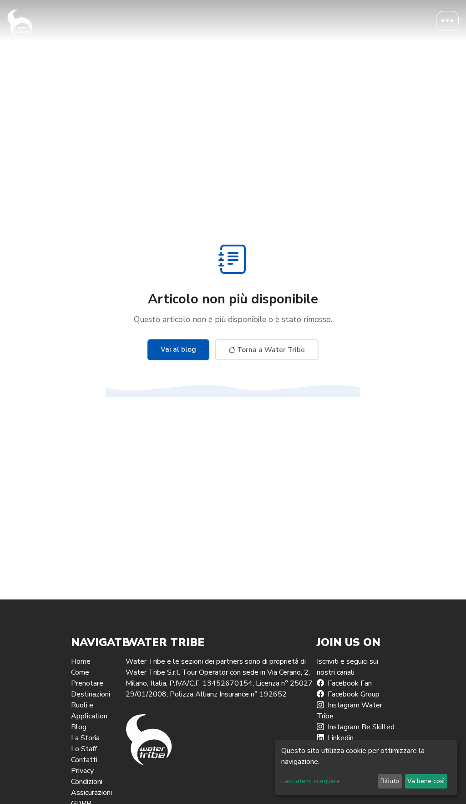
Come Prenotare (87, 677)
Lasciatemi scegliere (310, 781)
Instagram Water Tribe (349, 710)
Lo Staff (84, 749)
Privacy (82, 771)
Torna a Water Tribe (270, 349)
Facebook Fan (350, 683)
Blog (78, 727)
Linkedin (341, 738)
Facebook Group (354, 694)
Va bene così (426, 781)
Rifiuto (389, 781)
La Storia (85, 738)
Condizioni (86, 782)
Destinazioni (90, 694)
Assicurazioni (91, 793)
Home (81, 661)
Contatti (84, 760)
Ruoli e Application (89, 710)
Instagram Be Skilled (361, 727)
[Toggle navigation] (447, 21)
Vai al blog (178, 349)
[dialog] (366, 767)
